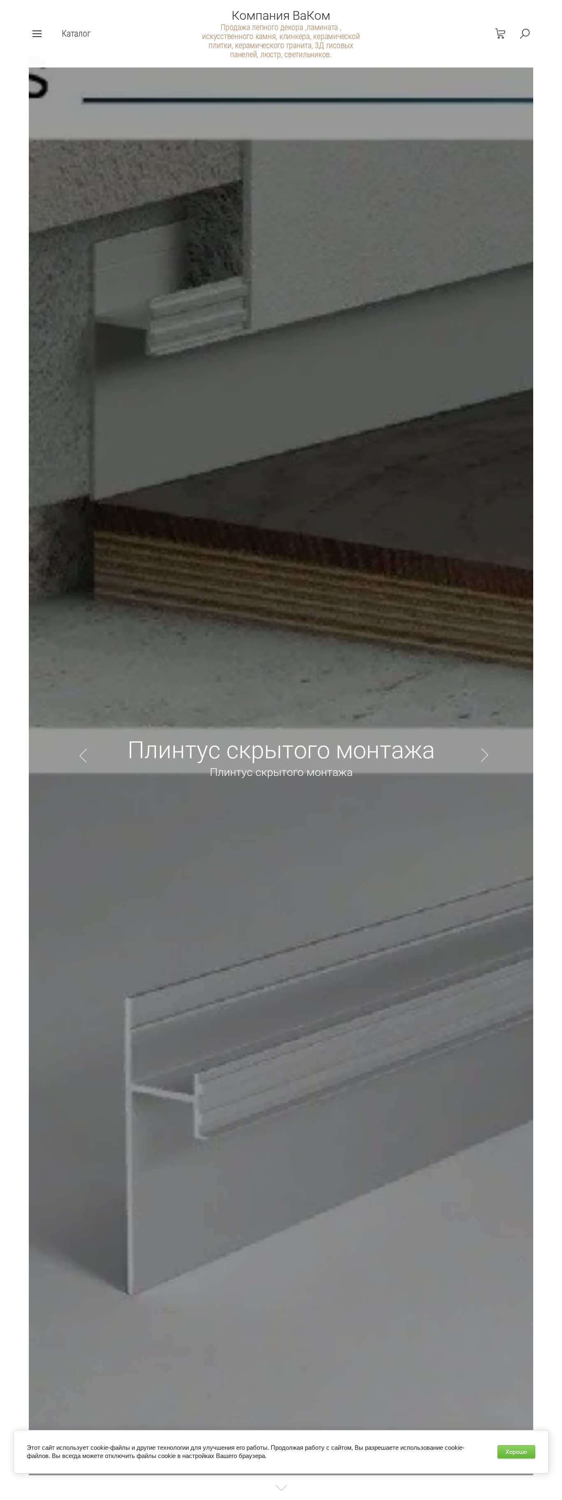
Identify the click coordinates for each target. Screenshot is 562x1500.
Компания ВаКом (281, 15)
